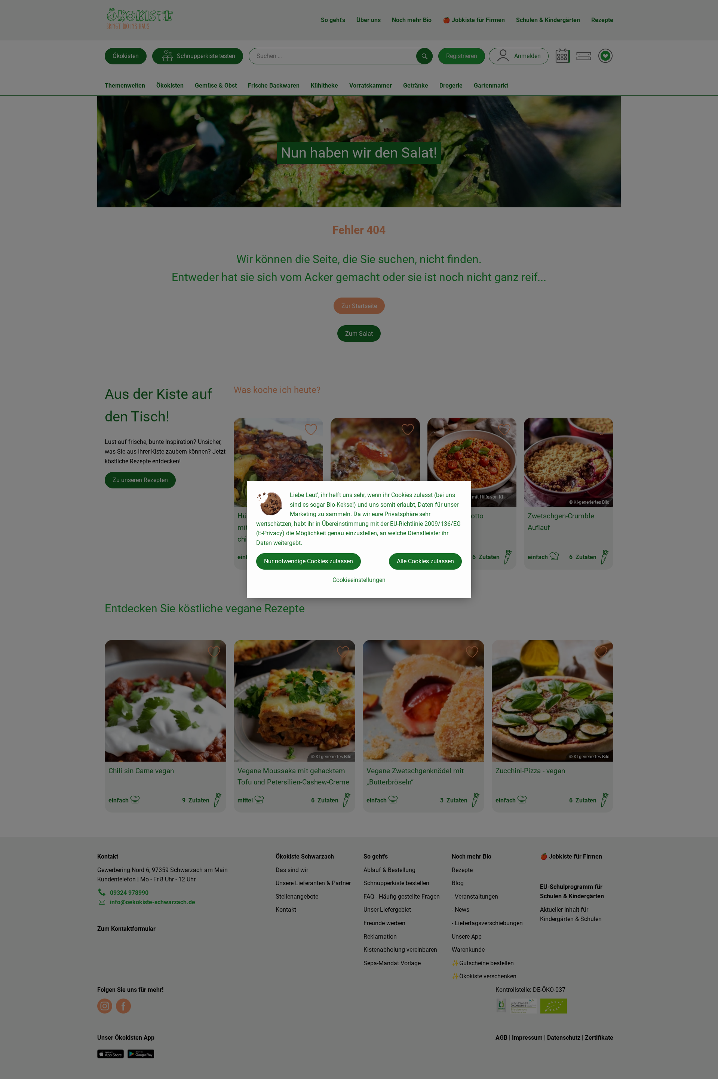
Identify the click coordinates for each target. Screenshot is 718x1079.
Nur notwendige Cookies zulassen (308, 561)
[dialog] (359, 539)
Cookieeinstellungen (359, 579)
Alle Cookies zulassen (425, 561)
